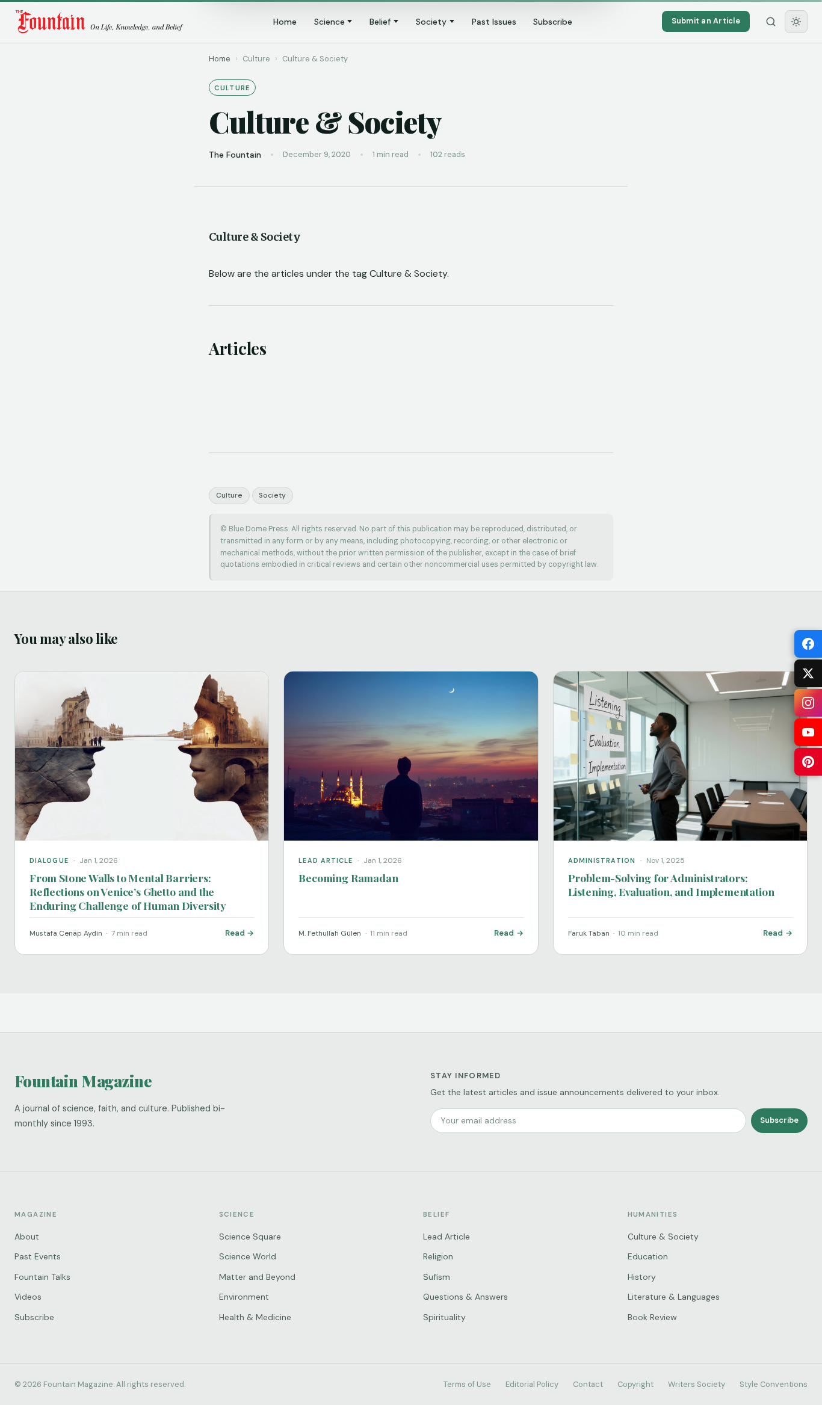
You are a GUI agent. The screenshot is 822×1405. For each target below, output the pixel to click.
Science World (247, 1256)
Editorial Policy (531, 1384)
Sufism (436, 1276)
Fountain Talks (42, 1276)
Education (648, 1256)
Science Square (250, 1236)
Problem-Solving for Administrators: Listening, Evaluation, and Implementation (671, 884)
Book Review (652, 1317)
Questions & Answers (465, 1296)
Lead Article (446, 1236)
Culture (229, 495)
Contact (588, 1384)
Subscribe (552, 21)
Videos (28, 1296)
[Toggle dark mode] (796, 21)
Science (329, 21)
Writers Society (696, 1384)
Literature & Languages (674, 1296)
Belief (380, 21)
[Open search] (770, 21)
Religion (438, 1256)
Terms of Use (467, 1384)
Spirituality (444, 1317)
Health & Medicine (255, 1317)
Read (235, 933)
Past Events (37, 1256)
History (642, 1276)
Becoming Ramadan (348, 878)
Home (285, 21)
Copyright (635, 1384)
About (26, 1236)
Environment (244, 1296)
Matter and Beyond (257, 1276)
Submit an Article (706, 21)
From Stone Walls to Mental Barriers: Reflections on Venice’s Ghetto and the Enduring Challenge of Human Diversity (127, 891)
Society (431, 21)
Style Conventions (774, 1384)
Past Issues (494, 21)
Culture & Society (663, 1236)
